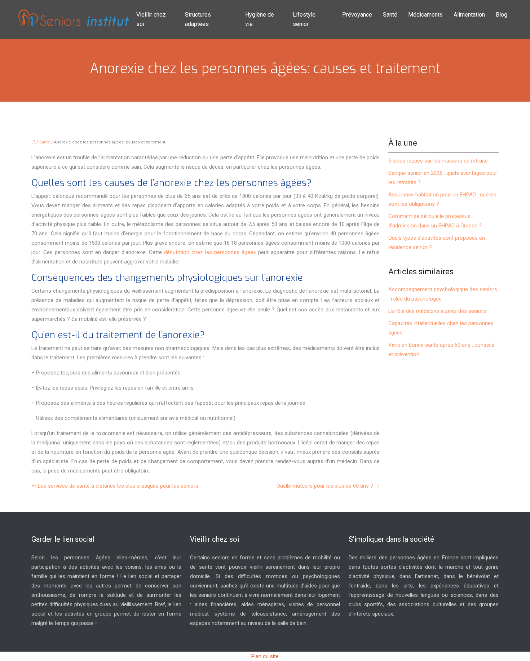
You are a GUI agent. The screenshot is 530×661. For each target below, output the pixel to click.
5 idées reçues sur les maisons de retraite (438, 161)
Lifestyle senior (304, 19)
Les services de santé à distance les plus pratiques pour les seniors (118, 486)
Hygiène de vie (259, 19)
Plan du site (265, 656)
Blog (501, 14)
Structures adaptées (198, 19)
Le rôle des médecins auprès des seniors (437, 311)
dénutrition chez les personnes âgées (210, 252)
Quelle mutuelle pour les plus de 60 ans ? (325, 486)
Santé (390, 14)
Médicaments (425, 14)
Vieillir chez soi (151, 19)
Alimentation (469, 14)
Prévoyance (357, 14)
